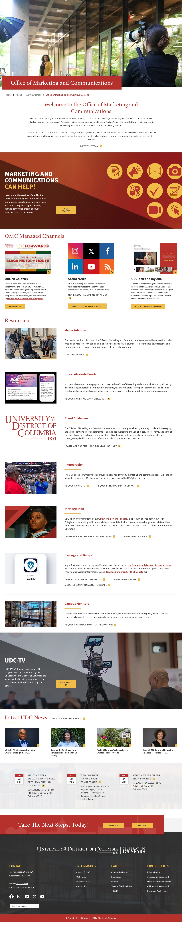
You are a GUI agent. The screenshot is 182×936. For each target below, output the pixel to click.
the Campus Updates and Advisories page (149, 565)
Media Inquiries (83, 881)
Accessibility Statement (158, 877)
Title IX (114, 891)
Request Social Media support (87, 306)
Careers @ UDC (83, 872)
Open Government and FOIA (160, 881)
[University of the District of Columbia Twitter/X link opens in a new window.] (35, 897)
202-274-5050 (28, 887)
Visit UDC (142, 825)
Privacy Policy (153, 872)
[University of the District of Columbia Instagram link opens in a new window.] (19, 897)
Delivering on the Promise (113, 518)
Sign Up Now (15, 306)
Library (114, 881)
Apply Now (114, 825)
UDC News (81, 877)
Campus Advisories (119, 872)
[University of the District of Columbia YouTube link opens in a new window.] (42, 897)
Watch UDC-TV (66, 683)
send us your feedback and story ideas (25, 298)
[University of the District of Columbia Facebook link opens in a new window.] (11, 897)
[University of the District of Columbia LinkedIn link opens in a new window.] (27, 897)
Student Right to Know (121, 886)
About (19, 95)
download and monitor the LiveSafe (124, 572)
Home (8, 95)
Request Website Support (148, 306)
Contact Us (81, 886)
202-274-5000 (22, 883)
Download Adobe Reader (158, 891)
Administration (33, 95)
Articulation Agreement (158, 886)
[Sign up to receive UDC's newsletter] (28, 258)
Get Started (66, 210)
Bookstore (116, 877)
